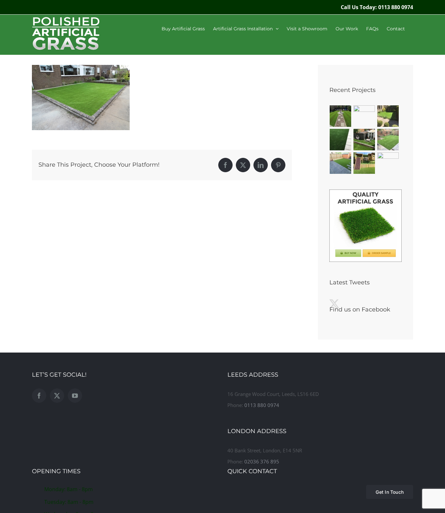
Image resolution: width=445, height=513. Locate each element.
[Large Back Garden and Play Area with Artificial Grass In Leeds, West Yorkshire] (364, 163)
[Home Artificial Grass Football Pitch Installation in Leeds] (388, 163)
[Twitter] (57, 395)
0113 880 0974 (261, 405)
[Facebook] (39, 395)
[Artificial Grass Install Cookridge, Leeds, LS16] (340, 163)
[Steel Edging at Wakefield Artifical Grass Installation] (388, 116)
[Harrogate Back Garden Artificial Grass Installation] (388, 139)
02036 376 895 (261, 461)
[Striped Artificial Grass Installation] (340, 116)
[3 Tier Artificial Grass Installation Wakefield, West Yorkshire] (364, 139)
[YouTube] (75, 395)
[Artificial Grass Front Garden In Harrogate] (340, 139)
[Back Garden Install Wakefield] (364, 116)
